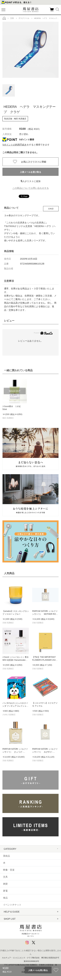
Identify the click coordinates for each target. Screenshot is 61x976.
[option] (30, 50)
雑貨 (5, 883)
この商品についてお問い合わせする (30, 188)
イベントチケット (12, 904)
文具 (5, 876)
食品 (5, 897)
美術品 (6, 856)
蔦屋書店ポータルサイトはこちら (31, 935)
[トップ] (4, 18)
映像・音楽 (8, 870)
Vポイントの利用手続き (14, 144)
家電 (5, 890)
